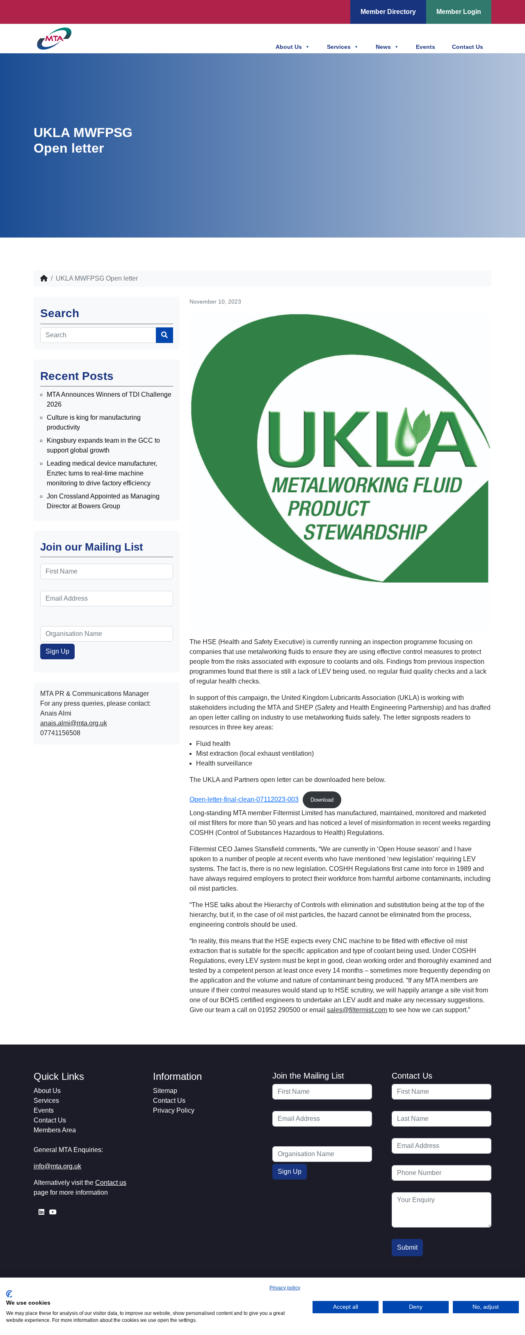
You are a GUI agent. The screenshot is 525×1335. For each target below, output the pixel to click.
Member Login (458, 11)
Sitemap (165, 1090)
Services (339, 46)
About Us (289, 46)
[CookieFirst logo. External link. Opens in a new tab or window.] (9, 1294)
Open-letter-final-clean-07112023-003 (244, 799)
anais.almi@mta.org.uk (73, 723)
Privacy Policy (173, 1110)
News (383, 46)
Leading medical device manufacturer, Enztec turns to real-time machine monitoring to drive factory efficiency (102, 473)
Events (425, 46)
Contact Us (467, 46)
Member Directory (388, 11)
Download (321, 800)
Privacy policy (284, 1288)
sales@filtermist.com (357, 1009)
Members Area (55, 1130)
